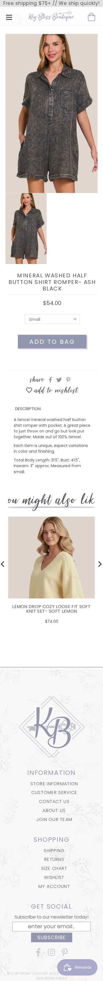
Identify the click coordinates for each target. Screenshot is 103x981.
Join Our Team (54, 819)
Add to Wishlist (55, 390)
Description (28, 408)
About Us (54, 810)
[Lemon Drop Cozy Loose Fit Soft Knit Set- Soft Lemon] (51, 591)
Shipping (54, 850)
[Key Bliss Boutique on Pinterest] (65, 954)
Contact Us (54, 801)
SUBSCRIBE (51, 937)
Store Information (54, 784)
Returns (54, 859)
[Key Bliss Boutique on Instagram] (52, 954)
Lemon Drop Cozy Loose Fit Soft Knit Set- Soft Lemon (51, 609)
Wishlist (54, 877)
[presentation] (2, 564)
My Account (54, 886)
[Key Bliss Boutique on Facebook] (38, 954)
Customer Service (54, 792)
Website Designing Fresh (66, 976)
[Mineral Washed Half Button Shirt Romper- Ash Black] (51, 113)
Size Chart (54, 868)
